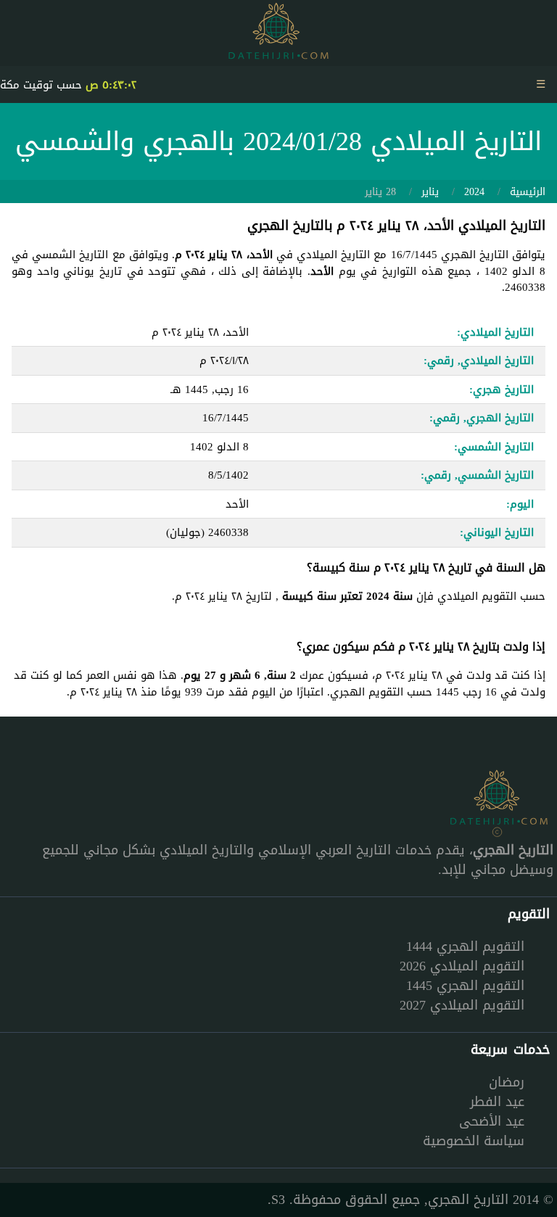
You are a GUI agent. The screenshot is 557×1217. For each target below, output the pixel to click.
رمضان (506, 1082)
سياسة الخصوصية (473, 1141)
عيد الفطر (497, 1101)
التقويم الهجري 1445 (465, 985)
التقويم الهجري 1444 (465, 946)
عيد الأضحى (491, 1121)
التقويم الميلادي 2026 (462, 966)
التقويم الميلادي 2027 (462, 1005)
